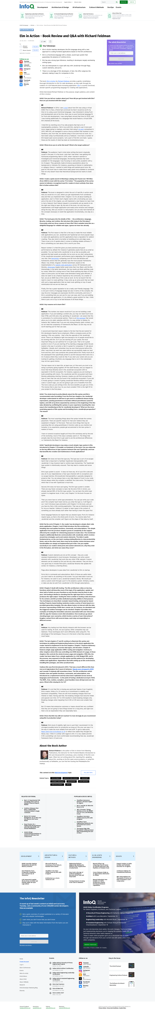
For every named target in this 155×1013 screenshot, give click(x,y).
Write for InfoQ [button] (77, 2)
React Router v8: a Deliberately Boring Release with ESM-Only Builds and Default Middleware (32, 826)
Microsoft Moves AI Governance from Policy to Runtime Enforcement (53, 865)
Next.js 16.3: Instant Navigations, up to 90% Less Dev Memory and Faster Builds (32, 818)
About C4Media (24, 982)
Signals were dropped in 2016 (83, 669)
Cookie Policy (122, 1008)
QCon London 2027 (58, 993)
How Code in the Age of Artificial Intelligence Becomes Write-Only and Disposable (76, 874)
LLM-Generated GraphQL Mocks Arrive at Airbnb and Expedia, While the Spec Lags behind (30, 882)
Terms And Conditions (112, 1008)
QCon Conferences (25, 967)
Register (123, 2)
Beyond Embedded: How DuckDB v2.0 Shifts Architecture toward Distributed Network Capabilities (100, 882)
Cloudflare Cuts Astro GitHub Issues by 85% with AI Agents (85, 818)
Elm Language (83, 781)
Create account (24, 961)
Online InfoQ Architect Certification (63, 968)
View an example (26, 908)
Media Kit (22, 985)
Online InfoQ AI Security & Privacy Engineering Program (62, 963)
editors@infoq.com (50, 1008)
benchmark (55, 258)
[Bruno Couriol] (21, 50)
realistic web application (63, 265)
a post (65, 108)
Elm (78, 85)
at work (81, 129)
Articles (32, 25)
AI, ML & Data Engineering (97, 856)
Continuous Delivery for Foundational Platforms (124, 871)
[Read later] (50, 41)
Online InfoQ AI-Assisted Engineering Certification (63, 979)
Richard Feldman (25, 46)
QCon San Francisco (58, 984)
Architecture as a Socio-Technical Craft (52, 878)
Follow (35, 46)
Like (44, 41)
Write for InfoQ (24, 973)
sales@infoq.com (37, 1008)
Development (42, 7)
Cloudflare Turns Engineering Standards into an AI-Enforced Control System (85, 824)
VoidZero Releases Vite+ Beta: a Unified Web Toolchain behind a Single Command (31, 810)
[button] (121, 59)
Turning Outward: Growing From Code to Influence (77, 881)
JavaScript (85, 778)
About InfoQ (23, 979)
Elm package (81, 318)
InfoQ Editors (23, 976)
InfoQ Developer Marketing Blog (29, 987)
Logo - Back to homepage (27, 6)
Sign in (132, 2)
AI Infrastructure (79, 7)
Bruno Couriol (27, 50)
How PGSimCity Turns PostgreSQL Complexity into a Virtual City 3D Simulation (29, 873)
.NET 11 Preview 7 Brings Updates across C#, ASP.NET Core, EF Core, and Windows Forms (85, 812)
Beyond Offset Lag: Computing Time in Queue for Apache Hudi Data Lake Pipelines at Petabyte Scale (101, 866)
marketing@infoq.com (64, 1008)
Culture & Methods (96, 7)
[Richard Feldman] (21, 46)
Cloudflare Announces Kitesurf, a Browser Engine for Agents (84, 802)
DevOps (110, 7)
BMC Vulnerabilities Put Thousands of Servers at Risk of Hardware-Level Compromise (124, 879)
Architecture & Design (60, 7)
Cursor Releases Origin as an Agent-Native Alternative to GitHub (101, 874)
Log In (21, 964)
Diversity (22, 990)
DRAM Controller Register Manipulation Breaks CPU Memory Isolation (29, 865)
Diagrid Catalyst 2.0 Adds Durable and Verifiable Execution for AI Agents (124, 865)
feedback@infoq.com (25, 1008)
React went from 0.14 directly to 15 (53, 731)
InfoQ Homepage (24, 25)
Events (118, 7)
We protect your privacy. (115, 63)
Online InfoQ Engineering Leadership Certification (63, 973)
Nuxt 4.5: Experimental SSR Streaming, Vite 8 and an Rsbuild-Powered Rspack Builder (32, 802)
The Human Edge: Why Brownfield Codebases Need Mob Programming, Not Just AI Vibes (85, 831)
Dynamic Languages (58, 781)
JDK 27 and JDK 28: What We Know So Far (85, 806)
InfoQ (68, 784)
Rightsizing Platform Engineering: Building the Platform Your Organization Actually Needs (77, 866)
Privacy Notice (102, 1008)
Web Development (26, 29)
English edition (67, 2)
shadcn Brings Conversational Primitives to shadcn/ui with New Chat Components (32, 834)
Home (21, 959)
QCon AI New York (58, 988)
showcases (51, 267)
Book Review (71, 781)
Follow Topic (88, 772)
